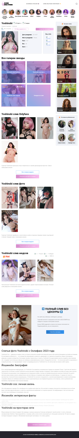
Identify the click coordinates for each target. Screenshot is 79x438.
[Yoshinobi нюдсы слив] (10, 221)
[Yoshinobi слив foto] (10, 270)
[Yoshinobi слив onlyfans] (27, 270)
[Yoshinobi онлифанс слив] (45, 198)
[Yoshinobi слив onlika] (45, 270)
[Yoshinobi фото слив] (27, 198)
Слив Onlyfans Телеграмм (51, 3)
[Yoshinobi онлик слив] (10, 198)
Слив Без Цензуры (44, 29)
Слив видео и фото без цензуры (26, 295)
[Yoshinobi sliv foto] (10, 128)
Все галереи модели (27, 172)
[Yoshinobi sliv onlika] (45, 128)
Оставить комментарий (39, 424)
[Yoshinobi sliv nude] (10, 151)
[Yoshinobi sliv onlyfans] (27, 128)
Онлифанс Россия (32, 3)
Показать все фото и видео (27, 176)
